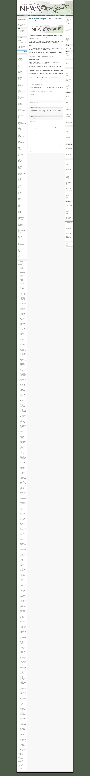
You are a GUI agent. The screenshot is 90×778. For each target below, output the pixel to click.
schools (19, 213)
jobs (18, 153)
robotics (19, 206)
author (19, 65)
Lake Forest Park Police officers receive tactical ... (23, 604)
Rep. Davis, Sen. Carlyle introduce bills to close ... (23, 518)
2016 (20, 758)
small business (20, 224)
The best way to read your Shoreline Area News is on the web (45, 19)
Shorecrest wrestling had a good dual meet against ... (23, 442)
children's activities (21, 83)
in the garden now (20, 149)
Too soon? (21, 566)
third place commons (21, 244)
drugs (19, 105)
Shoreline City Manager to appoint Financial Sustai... (23, 537)
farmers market (20, 115)
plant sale (19, 185)
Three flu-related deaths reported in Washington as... (23, 463)
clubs (19, 92)
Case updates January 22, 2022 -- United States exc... (23, 655)
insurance (19, 150)
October (21, 271)
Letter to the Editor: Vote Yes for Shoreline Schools (23, 477)
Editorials (67, 63)
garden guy (19, 128)
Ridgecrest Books (68, 137)
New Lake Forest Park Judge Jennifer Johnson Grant (23, 298)
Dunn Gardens (20, 58)
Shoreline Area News (37, 148)
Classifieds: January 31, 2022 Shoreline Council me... (23, 503)
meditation (19, 162)
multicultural (20, 166)
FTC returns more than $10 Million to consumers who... (23, 725)
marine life (19, 161)
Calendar (67, 53)
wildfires (19, 255)
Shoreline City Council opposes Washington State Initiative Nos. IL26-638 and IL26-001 (69, 39)
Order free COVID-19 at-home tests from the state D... (23, 699)
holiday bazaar (20, 140)
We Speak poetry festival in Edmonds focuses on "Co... (23, 733)
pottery (19, 191)
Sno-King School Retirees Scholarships (22, 514)
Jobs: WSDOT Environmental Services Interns (22, 619)
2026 (20, 261)
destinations (20, 103)
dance (19, 102)
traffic (19, 245)
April (20, 279)
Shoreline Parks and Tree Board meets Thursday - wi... (23, 646)
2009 (20, 768)
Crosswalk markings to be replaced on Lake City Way (23, 426)
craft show (19, 98)
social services (20, 225)
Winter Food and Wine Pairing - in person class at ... (23, 607)
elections (19, 109)
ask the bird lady (20, 64)
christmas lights (20, 85)
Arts (41, 15)
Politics (37, 15)
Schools (59, 15)
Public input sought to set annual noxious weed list (23, 578)
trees (19, 249)
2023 (20, 265)
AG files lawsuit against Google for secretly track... (23, 457)
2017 (20, 757)
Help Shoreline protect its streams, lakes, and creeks (23, 706)
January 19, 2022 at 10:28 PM (40, 116)
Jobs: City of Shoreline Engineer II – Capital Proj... (23, 414)
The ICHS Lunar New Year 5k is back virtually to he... (23, 740)
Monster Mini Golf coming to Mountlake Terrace (68, 25)
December (21, 268)
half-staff (19, 134)
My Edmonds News (69, 222)
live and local (20, 160)
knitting (19, 155)
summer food (20, 236)
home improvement (21, 142)
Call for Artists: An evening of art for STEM (23, 364)
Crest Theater (68, 69)
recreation (19, 200)
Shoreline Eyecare (68, 188)
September (21, 272)
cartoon (19, 80)
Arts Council (67, 96)
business (19, 73)
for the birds (20, 122)
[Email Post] (40, 101)
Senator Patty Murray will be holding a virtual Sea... (23, 550)
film (18, 116)
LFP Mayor (19, 59)
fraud (19, 124)
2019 (20, 754)
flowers (19, 118)
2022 (20, 267)
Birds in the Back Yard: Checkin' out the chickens (23, 600)
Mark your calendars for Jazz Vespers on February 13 (23, 737)
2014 (20, 761)
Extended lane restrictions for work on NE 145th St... (23, 398)
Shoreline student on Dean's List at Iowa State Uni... (23, 511)
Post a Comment (32, 121)
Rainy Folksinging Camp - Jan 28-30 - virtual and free (23, 496)
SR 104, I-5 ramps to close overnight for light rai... (23, 430)
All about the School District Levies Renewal (23, 686)
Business (31, 15)
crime (19, 99)
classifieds (19, 90)
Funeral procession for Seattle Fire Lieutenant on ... (23, 744)
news (19, 172)
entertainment (20, 111)
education (19, 108)
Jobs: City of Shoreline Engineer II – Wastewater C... (23, 410)
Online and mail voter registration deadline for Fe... (23, 360)
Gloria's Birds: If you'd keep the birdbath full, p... (23, 658)
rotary (19, 207)
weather (19, 251)
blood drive (19, 70)
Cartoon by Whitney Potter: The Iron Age (23, 368)
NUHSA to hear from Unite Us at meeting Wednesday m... (23, 638)
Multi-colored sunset (23, 648)
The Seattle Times (68, 233)
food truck (19, 121)
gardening (19, 129)
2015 (20, 760)
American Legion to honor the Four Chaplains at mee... (23, 342)
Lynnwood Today (68, 228)
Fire (50, 15)
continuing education (21, 97)
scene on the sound (21, 210)
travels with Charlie (21, 248)
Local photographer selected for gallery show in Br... (23, 729)
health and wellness (21, 136)
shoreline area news (35, 102)
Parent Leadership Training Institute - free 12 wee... (23, 547)
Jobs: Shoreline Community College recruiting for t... (23, 665)
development (20, 104)
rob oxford (19, 205)
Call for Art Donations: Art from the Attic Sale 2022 (23, 528)
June (21, 276)
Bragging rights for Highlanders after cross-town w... (23, 347)
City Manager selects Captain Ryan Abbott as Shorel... (23, 481)
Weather (64, 15)
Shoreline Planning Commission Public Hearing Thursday (23, 307)
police (19, 188)
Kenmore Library (68, 127)
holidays (19, 141)
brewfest (19, 72)
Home (20, 15)
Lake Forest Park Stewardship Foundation (68, 110)
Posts (68, 243)
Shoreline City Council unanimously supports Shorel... (23, 540)
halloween (19, 135)
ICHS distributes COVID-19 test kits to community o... (23, 353)
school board (20, 212)
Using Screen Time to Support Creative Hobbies (23, 291)
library (19, 159)
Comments (68, 245)
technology (19, 242)
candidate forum (20, 77)
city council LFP (20, 89)
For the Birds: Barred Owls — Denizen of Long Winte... (23, 722)
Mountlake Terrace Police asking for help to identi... (23, 611)
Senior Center (20, 60)
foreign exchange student (22, 123)
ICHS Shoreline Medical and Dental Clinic (69, 169)
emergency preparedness (22, 110)
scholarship (19, 211)
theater (19, 243)
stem (19, 231)
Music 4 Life (67, 104)
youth (19, 257)
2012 (20, 764)
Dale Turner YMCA (68, 102)
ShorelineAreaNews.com (34, 147)
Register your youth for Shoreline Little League (23, 382)
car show (19, 79)
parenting (19, 179)
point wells (19, 187)
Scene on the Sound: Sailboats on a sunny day (23, 627)
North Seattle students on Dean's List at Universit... (23, 507)
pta (18, 193)
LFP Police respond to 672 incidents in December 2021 (23, 596)
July (20, 275)
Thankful (21, 284)
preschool (19, 192)
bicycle (19, 67)
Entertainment (25, 15)
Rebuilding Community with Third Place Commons (23, 569)
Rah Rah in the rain (22, 344)
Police (46, 15)
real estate (19, 198)
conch (19, 96)
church (19, 86)
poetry (19, 186)
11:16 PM (37, 101)
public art (19, 194)
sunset (19, 237)
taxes (19, 239)
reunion (19, 204)
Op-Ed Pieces (68, 65)
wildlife (19, 256)
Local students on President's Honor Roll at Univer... (23, 374)
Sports (54, 15)
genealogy (19, 130)
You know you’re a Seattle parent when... (22, 564)
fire (18, 117)
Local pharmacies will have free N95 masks (23, 394)
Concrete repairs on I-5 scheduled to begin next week (23, 433)
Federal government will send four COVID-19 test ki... (23, 713)
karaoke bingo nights (21, 154)
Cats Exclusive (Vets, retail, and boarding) (68, 210)
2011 (20, 765)
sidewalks (19, 223)
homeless (19, 143)
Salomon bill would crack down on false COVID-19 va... (23, 471)
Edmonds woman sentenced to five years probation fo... (23, 692)
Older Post (61, 144)
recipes (19, 199)
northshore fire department (22, 173)
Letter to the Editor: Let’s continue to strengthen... (23, 524)
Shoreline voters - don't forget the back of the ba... (22, 696)
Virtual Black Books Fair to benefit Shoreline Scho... (23, 294)
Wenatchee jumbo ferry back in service (22, 357)
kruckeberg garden (21, 156)
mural (19, 167)
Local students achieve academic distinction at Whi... (23, 378)
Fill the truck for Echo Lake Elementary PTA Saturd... (23, 651)
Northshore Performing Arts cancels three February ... (23, 499)
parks (19, 180)
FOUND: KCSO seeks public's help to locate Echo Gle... (23, 467)
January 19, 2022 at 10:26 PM (40, 107)
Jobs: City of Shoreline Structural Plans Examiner (23, 682)
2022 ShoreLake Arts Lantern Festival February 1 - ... (23, 484)
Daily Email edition (32, 151)
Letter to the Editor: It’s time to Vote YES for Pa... (23, 642)
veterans (19, 250)
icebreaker (19, 148)
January (21, 283)
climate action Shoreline (21, 91)
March (21, 280)
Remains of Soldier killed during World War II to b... (23, 451)
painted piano (20, 178)
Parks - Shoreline (68, 154)
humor (19, 147)
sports (19, 229)
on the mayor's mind (21, 175)
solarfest (19, 226)
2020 (20, 753)
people (19, 181)
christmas (19, 84)
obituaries (19, 174)
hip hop (19, 137)
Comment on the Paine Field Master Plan (23, 709)
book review (20, 71)
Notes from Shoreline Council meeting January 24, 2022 (23, 385)
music (19, 169)
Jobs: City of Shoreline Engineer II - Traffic (23, 401)
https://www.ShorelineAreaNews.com (40, 63)
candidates (19, 78)
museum (19, 168)
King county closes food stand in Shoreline (69, 20)
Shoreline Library (68, 139)
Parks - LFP (67, 152)
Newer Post (31, 144)
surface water (20, 238)
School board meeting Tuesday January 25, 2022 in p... (23, 635)
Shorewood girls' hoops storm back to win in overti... (23, 422)
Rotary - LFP (68, 107)
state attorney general (21, 230)
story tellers (20, 232)
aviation (19, 66)
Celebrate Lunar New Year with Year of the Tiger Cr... (23, 615)
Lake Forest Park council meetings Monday (23, 631)
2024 (20, 264)
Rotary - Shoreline (68, 114)
